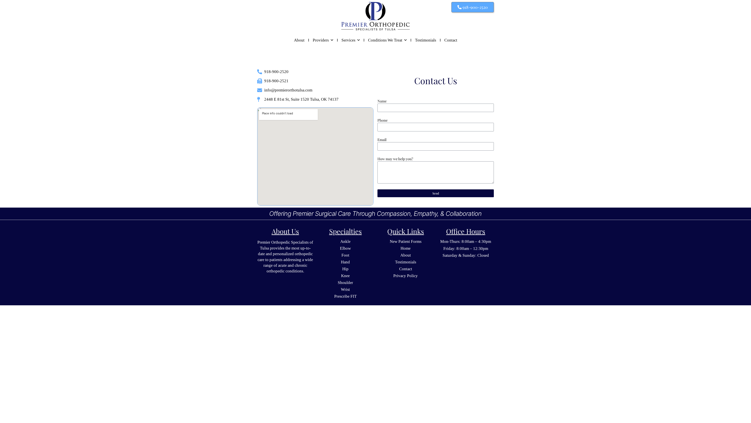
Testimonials (425, 40)
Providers (321, 40)
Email (381, 139)
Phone (382, 120)
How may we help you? (395, 158)
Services (348, 40)
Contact (450, 40)
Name (382, 101)
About (299, 40)
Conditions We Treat (385, 40)
